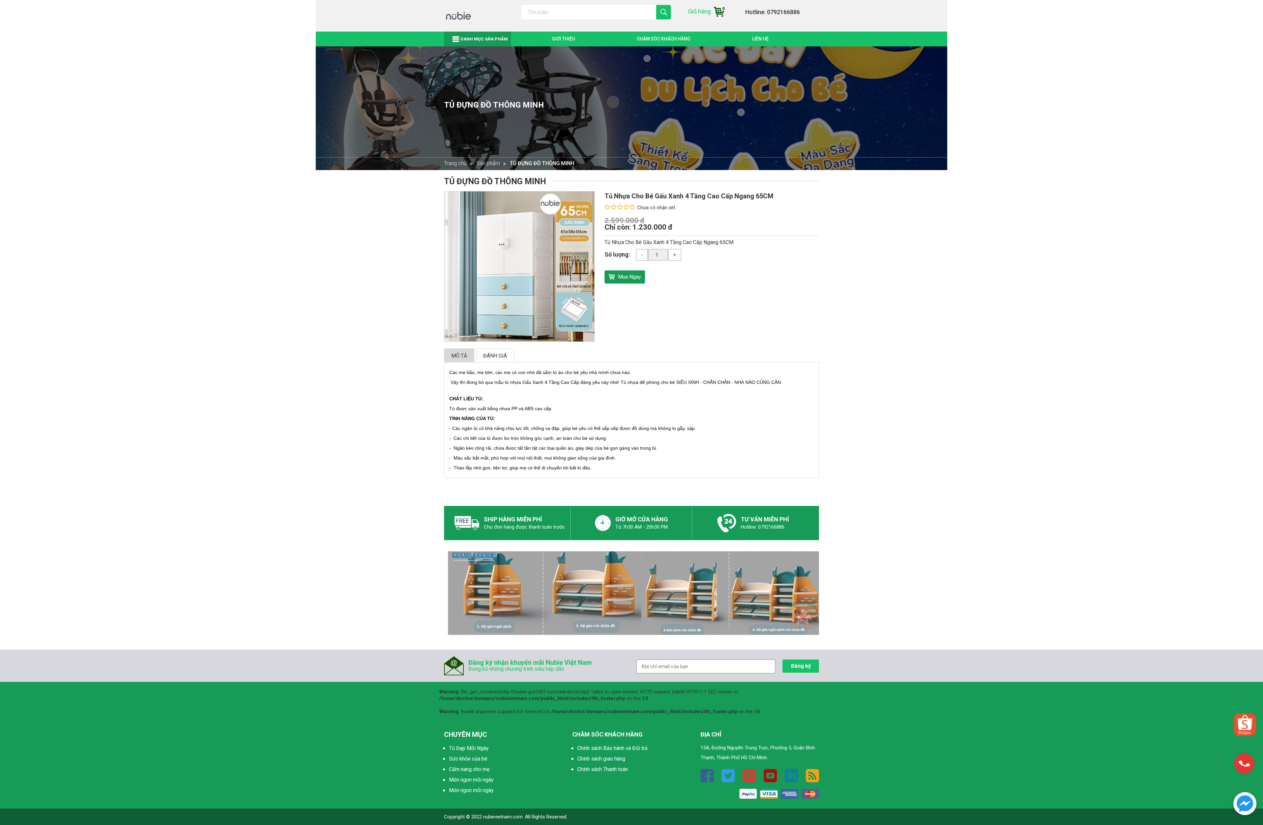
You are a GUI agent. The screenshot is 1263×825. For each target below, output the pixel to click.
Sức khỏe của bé (468, 759)
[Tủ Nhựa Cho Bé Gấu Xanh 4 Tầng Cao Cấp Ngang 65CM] (519, 266)
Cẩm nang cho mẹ (469, 769)
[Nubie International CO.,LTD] (1245, 803)
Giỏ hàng (706, 11)
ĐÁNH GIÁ (495, 356)
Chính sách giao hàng (601, 759)
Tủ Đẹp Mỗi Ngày (469, 748)
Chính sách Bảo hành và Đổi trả (612, 748)
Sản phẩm (488, 163)
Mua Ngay (629, 277)
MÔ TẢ (459, 356)
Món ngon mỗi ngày (471, 780)
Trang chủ (455, 163)
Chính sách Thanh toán (602, 769)
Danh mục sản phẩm (484, 39)
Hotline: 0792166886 (772, 12)
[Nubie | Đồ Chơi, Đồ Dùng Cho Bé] (458, 15)
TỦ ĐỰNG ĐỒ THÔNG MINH (494, 105)
